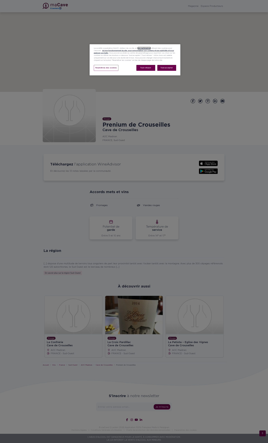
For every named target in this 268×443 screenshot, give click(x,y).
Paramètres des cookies (106, 68)
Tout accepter (167, 68)
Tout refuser (145, 68)
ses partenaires (144, 48)
